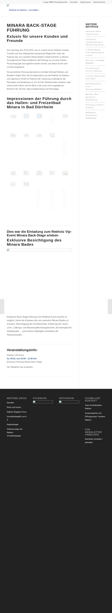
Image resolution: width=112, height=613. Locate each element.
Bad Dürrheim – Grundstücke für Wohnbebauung (91, 115)
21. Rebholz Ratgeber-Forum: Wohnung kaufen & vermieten (95, 52)
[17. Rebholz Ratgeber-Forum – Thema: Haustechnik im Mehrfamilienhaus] (2, 306)
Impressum (85, 2)
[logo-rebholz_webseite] (25, 10)
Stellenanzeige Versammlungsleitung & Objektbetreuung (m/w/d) (94, 42)
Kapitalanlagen (12, 424)
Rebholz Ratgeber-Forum (16, 412)
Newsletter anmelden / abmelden (94, 440)
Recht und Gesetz (14, 407)
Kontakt (73, 2)
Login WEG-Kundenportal (55, 2)
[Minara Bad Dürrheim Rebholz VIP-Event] (52, 120)
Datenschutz (99, 2)
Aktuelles (10, 403)
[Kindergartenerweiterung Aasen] (110, 306)
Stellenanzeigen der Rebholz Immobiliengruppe (14, 432)
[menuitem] (55, 2)
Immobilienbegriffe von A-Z (17, 418)
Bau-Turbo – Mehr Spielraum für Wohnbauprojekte (92, 97)
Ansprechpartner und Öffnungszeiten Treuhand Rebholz (95, 416)
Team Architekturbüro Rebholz (93, 407)
